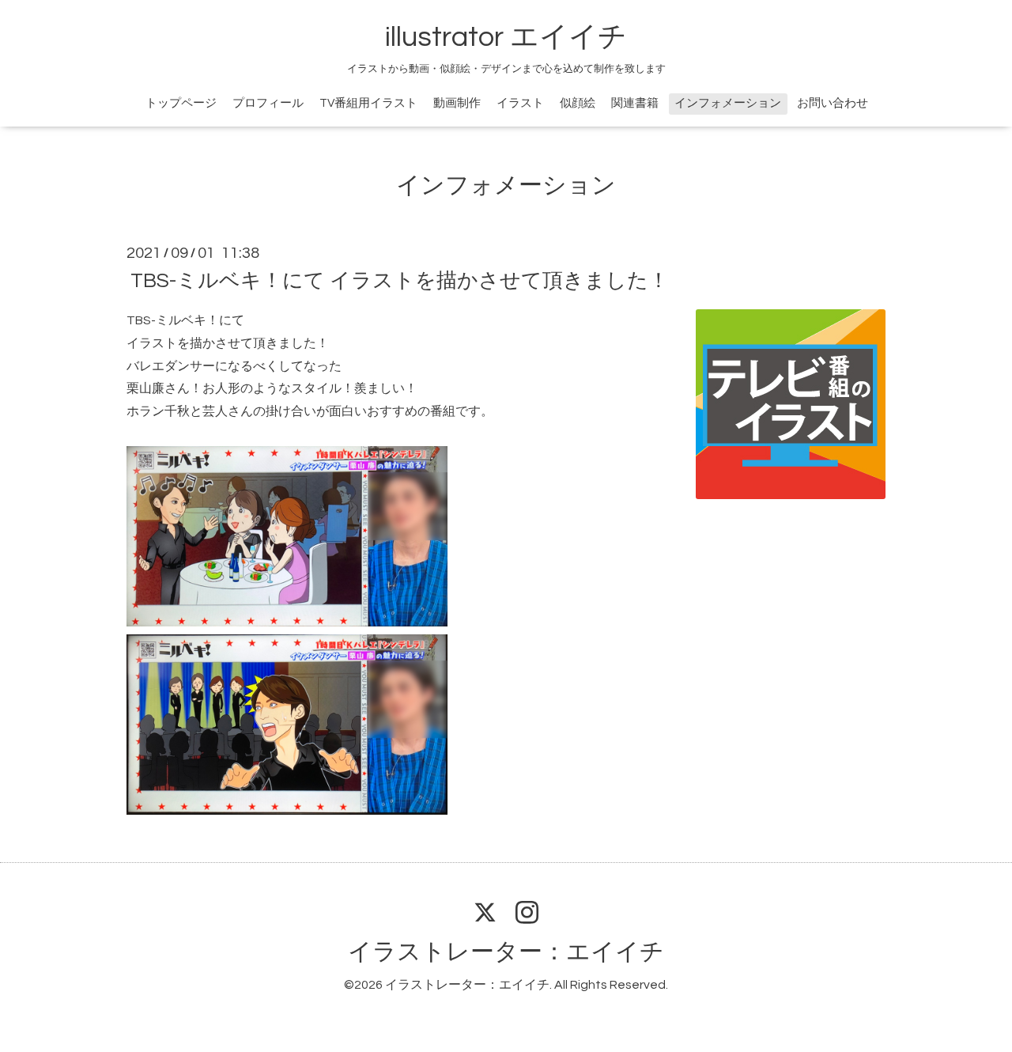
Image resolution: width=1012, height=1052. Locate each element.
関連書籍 (635, 103)
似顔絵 (577, 103)
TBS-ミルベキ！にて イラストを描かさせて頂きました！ (399, 281)
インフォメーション (727, 103)
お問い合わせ (832, 103)
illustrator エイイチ (506, 37)
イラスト (520, 103)
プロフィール (268, 103)
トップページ (181, 103)
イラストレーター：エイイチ (506, 952)
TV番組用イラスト (368, 103)
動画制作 (457, 103)
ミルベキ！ (187, 320)
